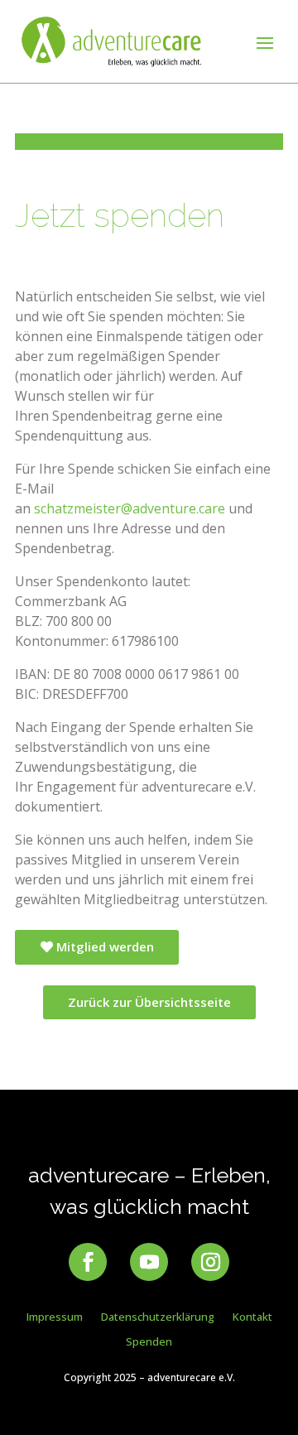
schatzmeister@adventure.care (129, 508)
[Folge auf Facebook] (88, 1262)
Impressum (54, 1317)
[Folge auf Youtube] (149, 1262)
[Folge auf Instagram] (210, 1262)
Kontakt (252, 1317)
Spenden (149, 1342)
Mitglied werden (105, 946)
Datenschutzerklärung (157, 1317)
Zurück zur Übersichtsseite (149, 1002)
